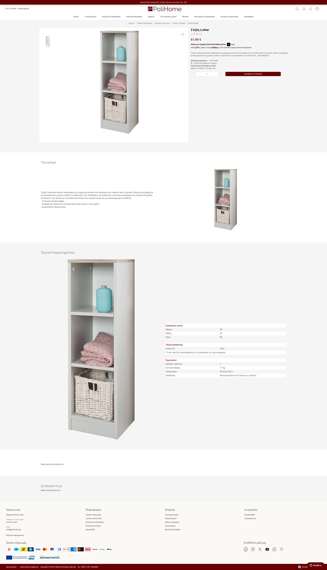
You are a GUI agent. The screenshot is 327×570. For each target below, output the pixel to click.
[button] (297, 9)
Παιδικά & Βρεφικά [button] (134, 17)
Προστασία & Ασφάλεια (29, 567)
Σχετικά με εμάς (171, 514)
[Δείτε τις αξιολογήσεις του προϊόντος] (196, 34)
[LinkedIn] (274, 549)
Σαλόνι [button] (76, 17)
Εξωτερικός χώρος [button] (168, 17)
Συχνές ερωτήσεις (93, 526)
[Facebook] (246, 549)
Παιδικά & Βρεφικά (144, 23)
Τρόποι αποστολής (94, 518)
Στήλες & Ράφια (178, 23)
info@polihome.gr (13, 529)
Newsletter (90, 529)
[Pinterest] (281, 549)
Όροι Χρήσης (11, 567)
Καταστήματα (23, 9)
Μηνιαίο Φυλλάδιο (173, 529)
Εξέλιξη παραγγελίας (15, 535)
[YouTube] (267, 549)
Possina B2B (249, 514)
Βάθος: (169, 333)
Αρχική (131, 23)
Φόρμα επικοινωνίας (15, 514)
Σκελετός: (170, 348)
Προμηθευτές (250, 518)
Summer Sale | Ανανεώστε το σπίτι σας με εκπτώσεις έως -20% (163, 2)
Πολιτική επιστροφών (95, 522)
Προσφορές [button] (249, 17)
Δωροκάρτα (170, 526)
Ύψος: (168, 337)
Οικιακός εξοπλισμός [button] (229, 17)
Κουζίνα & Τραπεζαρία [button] (111, 17)
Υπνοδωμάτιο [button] (90, 17)
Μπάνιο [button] (185, 17)
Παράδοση (170, 375)
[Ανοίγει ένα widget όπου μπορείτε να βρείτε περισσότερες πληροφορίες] (315, 565)
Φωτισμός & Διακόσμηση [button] (204, 17)
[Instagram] (253, 549)
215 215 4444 (10, 9)
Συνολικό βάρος (173, 368)
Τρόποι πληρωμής (93, 514)
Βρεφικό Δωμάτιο (162, 23)
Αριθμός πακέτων (174, 364)
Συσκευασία (171, 371)
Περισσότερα (263, 55)
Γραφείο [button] (151, 17)
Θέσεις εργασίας (172, 522)
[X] (260, 549)
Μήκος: (169, 329)
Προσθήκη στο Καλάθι (253, 74)
